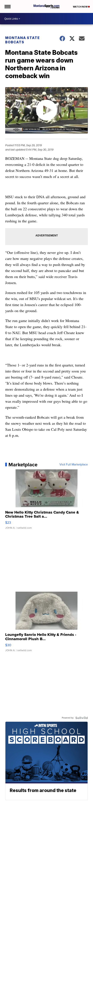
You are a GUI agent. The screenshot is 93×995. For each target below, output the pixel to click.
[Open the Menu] (7, 6)
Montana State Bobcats (22, 40)
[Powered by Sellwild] (81, 717)
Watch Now (80, 6)
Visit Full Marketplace (73, 464)
